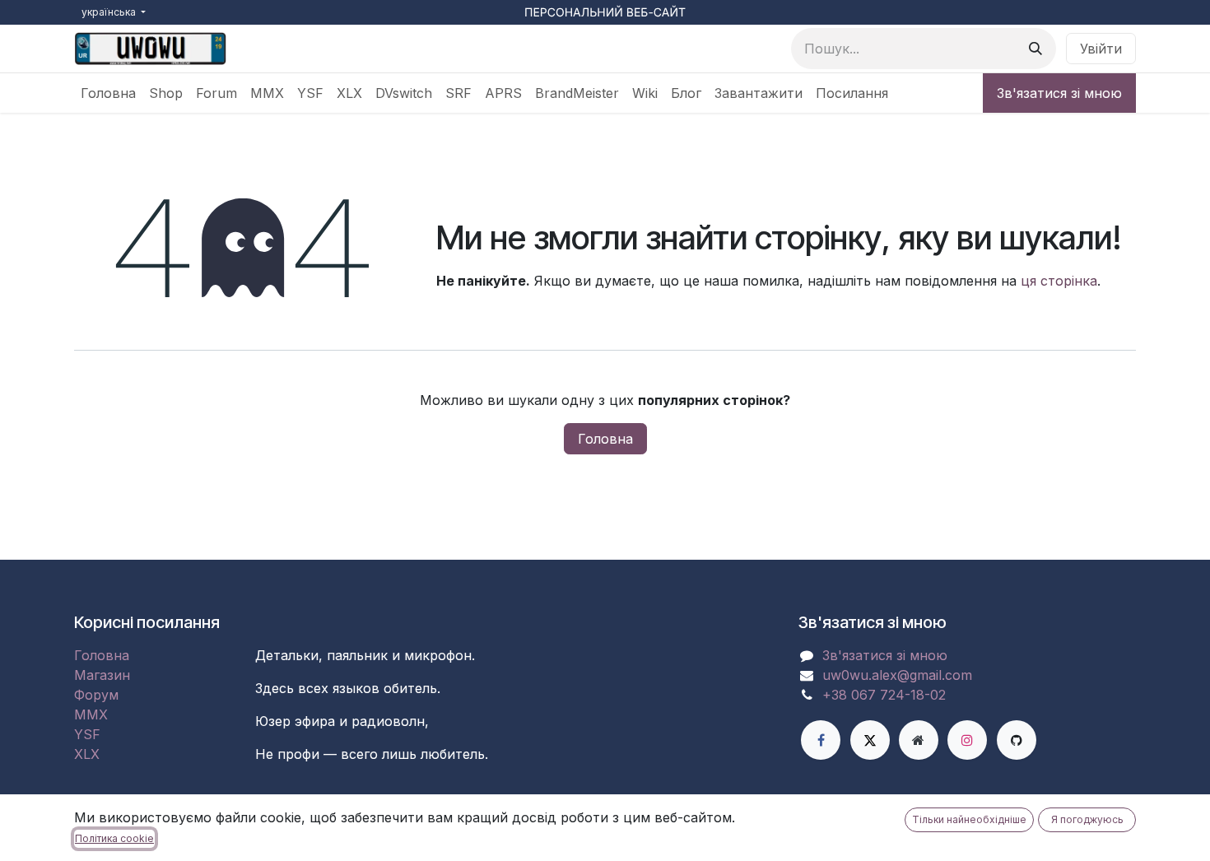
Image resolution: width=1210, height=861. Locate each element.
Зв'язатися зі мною (1059, 93)
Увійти (1101, 48)
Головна (605, 438)
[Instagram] (967, 740)
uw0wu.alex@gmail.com (897, 675)
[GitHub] (1016, 740)
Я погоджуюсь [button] (1087, 819)
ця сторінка (1059, 280)
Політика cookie (114, 838)
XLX (87, 754)
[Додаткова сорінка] (918, 740)
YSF (87, 734)
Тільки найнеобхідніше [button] (969, 819)
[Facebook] (820, 740)
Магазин (102, 675)
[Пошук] (1035, 48)
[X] (870, 740)
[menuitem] (108, 93)
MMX (91, 714)
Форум (96, 694)
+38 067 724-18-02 (884, 694)
